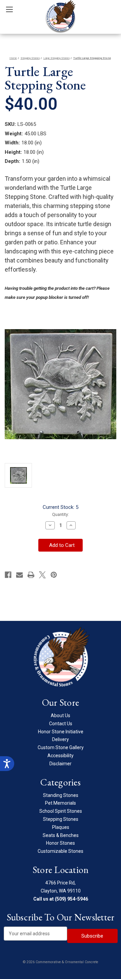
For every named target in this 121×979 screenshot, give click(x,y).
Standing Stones (60, 795)
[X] (42, 575)
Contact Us (60, 723)
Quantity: (60, 514)
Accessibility (60, 755)
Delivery (60, 739)
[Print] (31, 575)
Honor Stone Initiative (60, 731)
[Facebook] (8, 575)
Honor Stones (60, 843)
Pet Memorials (60, 803)
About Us (60, 715)
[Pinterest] (53, 575)
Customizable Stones (60, 851)
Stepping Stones (60, 819)
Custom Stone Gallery (61, 747)
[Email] (19, 575)
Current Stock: (60, 507)
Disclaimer (60, 763)
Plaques (60, 827)
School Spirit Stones (60, 811)
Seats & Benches (61, 835)
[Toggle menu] (9, 9)
